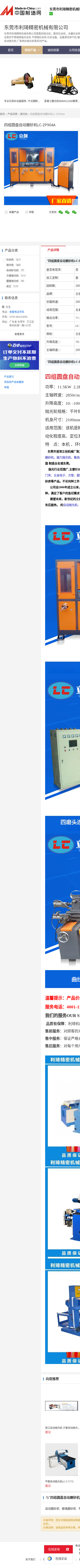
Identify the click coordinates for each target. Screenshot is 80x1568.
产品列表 (12, 114)
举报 (31, 212)
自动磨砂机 (52, 1508)
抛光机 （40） (14, 265)
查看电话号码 (16, 312)
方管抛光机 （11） (16, 275)
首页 (2, 114)
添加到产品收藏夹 (14, 382)
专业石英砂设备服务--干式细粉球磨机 (24, 101)
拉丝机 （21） (14, 259)
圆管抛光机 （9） (16, 281)
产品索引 (9, 376)
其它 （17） (13, 286)
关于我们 (30, 1559)
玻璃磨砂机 (69, 1508)
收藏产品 (13, 212)
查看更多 (19, 334)
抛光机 (23, 114)
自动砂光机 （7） (16, 270)
